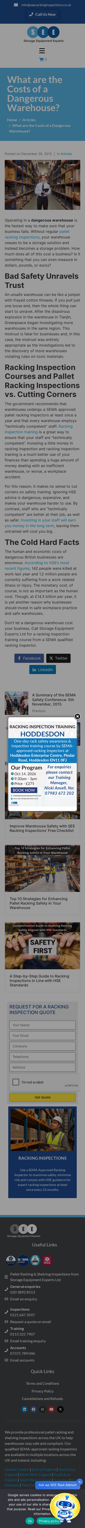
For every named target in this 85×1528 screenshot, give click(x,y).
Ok (30, 1521)
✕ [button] (79, 1481)
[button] (65, 1508)
